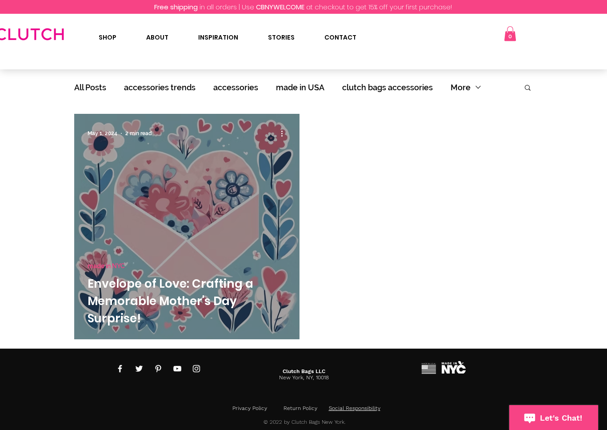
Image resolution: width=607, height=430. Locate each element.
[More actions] (285, 133)
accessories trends (160, 87)
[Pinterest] (158, 369)
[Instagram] (196, 369)
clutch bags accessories (387, 87)
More (461, 87)
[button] (510, 33)
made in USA (300, 87)
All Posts (90, 87)
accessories (235, 87)
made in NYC (106, 265)
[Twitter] (139, 369)
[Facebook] (120, 369)
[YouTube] (177, 369)
